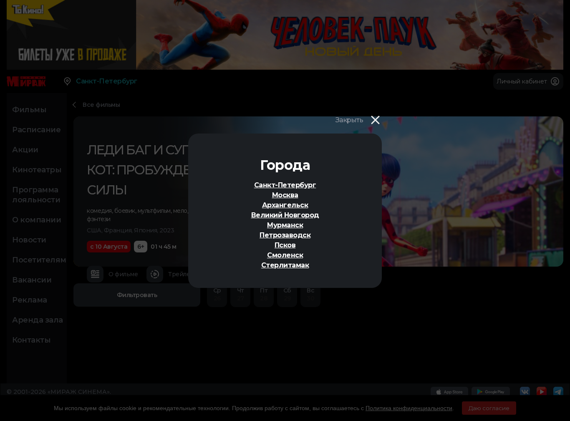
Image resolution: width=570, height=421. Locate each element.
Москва (285, 195)
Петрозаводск (285, 235)
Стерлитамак (285, 265)
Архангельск (285, 205)
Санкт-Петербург (285, 185)
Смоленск (285, 255)
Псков (285, 245)
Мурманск (285, 225)
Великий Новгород (285, 215)
